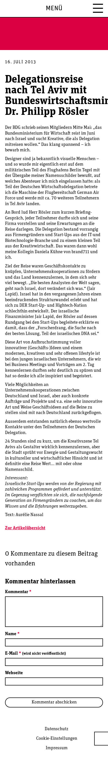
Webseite (14, 673)
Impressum (57, 748)
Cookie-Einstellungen (56, 738)
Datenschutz (56, 729)
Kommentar (18, 592)
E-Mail (35, 653)
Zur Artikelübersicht (25, 528)
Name (12, 634)
